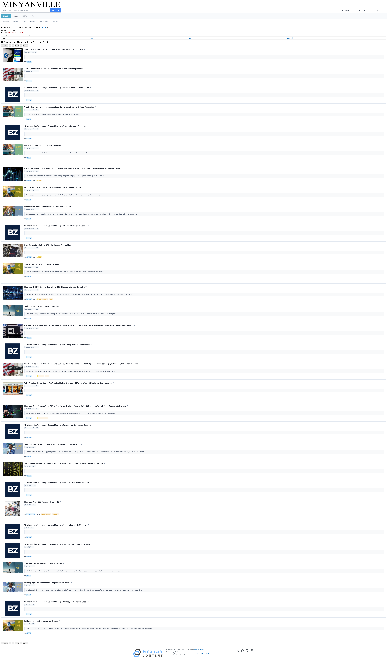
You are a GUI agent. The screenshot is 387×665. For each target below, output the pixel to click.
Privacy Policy (195, 654)
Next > (25, 45)
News (24, 22)
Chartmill (29, 119)
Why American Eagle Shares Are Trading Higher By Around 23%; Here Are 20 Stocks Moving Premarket (69, 383)
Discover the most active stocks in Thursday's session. (49, 207)
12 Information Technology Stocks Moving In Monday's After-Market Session (58, 544)
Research (290, 38)
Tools (34, 16)
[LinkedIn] (247, 653)
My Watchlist (363, 10)
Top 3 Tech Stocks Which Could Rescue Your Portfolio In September (54, 69)
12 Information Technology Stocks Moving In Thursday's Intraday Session (56, 226)
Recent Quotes (346, 10)
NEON (43, 27)
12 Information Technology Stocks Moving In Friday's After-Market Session (57, 483)
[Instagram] (252, 653)
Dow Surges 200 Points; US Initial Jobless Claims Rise (48, 245)
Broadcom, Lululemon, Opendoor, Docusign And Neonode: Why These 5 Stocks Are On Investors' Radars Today (73, 168)
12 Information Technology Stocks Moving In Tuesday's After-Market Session (58, 425)
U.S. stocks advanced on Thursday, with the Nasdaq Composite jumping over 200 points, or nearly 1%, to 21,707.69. (65, 176)
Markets (6, 16)
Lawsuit (51, 299)
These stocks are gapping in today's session (44, 563)
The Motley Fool (31, 514)
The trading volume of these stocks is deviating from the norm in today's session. (60, 107)
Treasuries (54, 22)
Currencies (32, 22)
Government (41, 376)
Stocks (16, 16)
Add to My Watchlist (39, 35)
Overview (16, 22)
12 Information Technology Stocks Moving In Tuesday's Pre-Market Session (57, 88)
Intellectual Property (43, 299)
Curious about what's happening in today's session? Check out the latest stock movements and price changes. (63, 195)
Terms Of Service (207, 654)
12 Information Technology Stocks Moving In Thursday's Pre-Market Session (58, 344)
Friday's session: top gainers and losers (42, 621)
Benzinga (29, 61)
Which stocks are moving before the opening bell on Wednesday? (53, 444)
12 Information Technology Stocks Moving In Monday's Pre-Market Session (57, 602)
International (44, 22)
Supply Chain (56, 514)
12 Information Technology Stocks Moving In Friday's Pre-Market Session (56, 525)
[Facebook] (242, 653)
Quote (90, 38)
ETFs (25, 16)
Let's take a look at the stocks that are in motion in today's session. (54, 187)
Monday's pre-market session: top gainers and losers (48, 583)
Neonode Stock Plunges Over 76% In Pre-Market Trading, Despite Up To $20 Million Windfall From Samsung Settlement (76, 406)
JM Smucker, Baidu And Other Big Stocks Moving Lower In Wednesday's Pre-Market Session (64, 463)
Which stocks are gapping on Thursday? (42, 306)
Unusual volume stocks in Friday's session (43, 145)
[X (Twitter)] (238, 653)
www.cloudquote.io (200, 650)
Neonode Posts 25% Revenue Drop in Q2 (42, 502)
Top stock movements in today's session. (43, 264)
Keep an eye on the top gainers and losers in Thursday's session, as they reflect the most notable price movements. (65, 271)
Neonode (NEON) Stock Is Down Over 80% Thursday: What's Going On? (56, 287)
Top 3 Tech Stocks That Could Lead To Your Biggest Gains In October (54, 49)
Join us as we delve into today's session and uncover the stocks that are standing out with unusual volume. (62, 153)
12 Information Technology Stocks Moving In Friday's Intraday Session (55, 126)
